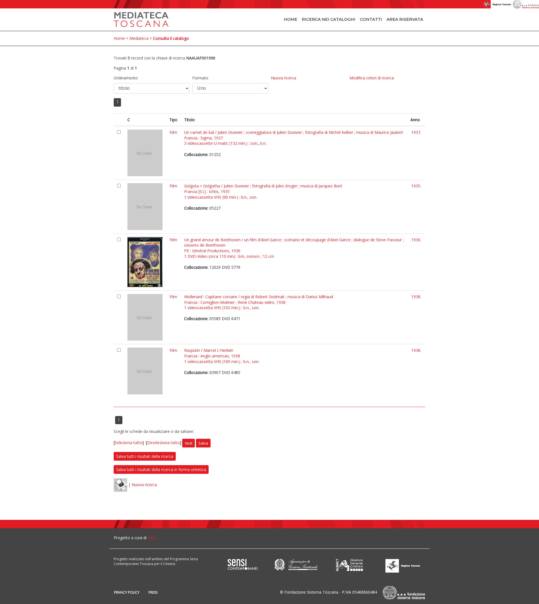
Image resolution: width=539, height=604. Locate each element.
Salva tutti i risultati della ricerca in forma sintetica (161, 469)
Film (173, 132)
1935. (416, 186)
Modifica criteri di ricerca (372, 78)
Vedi (188, 443)
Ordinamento (126, 78)
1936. (416, 239)
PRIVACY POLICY (127, 592)
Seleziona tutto (128, 442)
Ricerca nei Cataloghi (328, 19)
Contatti (371, 19)
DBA (152, 537)
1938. (416, 296)
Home (290, 19)
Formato (200, 78)
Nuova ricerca (283, 78)
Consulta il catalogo (171, 38)
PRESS (153, 592)
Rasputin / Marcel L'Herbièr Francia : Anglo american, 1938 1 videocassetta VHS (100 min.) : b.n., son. (221, 356)
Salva (203, 443)
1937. (416, 132)
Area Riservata (405, 19)
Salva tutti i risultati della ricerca (144, 456)
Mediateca (139, 38)
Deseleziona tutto (163, 442)
